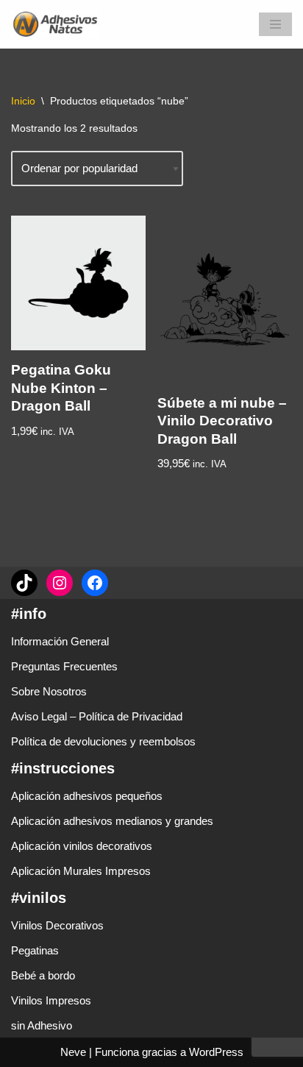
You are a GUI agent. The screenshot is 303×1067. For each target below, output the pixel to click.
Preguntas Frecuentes (64, 666)
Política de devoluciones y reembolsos (103, 741)
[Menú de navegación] (275, 24)
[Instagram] (59, 583)
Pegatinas (35, 950)
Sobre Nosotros (49, 691)
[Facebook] (95, 583)
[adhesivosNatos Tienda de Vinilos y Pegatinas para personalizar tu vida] (59, 24)
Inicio (23, 101)
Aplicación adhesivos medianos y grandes (112, 821)
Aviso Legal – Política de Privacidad (96, 716)
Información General (60, 641)
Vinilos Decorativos (57, 925)
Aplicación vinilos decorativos (81, 846)
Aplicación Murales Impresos (81, 871)
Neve (73, 1052)
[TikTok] (24, 583)
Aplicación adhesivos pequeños (87, 796)
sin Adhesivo (41, 1025)
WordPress (216, 1052)
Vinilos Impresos (51, 1000)
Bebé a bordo (43, 975)
